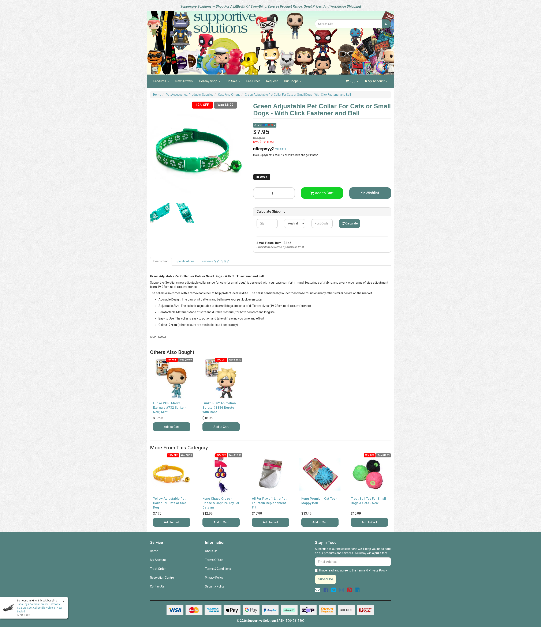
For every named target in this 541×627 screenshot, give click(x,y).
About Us (211, 551)
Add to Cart (323, 193)
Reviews (207, 261)
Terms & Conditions (218, 568)
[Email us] (317, 590)
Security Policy (214, 586)
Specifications (185, 261)
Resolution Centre (162, 577)
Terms (361, 570)
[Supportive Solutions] (213, 40)
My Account (158, 560)
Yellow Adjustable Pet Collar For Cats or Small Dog (170, 503)
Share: (258, 125)
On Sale (232, 81)
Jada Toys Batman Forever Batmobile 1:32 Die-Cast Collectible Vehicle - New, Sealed (39, 608)
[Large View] (159, 213)
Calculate (351, 223)
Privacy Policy (214, 577)
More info (280, 148)
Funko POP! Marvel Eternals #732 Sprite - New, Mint (169, 407)
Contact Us (157, 586)
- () (352, 81)
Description (160, 261)
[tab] (161, 261)
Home (154, 551)
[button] (370, 193)
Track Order (158, 568)
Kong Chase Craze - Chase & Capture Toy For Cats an (220, 503)
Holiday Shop (208, 81)
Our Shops (291, 81)
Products (160, 81)
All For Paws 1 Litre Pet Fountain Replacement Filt (269, 503)
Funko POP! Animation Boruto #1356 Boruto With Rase (219, 407)
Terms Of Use (214, 560)
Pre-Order (253, 81)
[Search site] (386, 23)
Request (272, 81)
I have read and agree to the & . (353, 570)
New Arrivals (184, 81)
